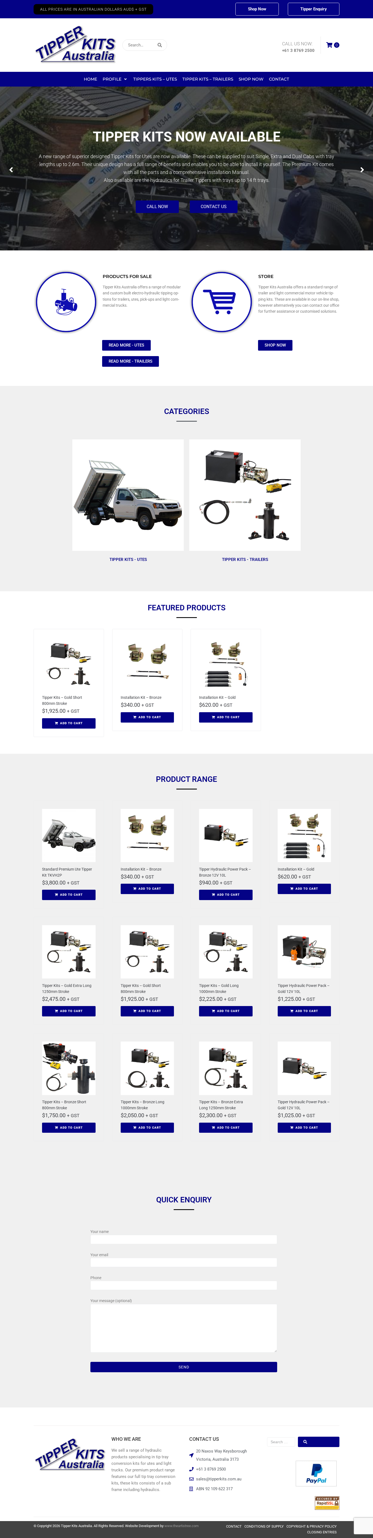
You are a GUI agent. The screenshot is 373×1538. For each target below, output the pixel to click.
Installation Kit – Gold (217, 697)
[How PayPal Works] (316, 1485)
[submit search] (196, 45)
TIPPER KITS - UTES (128, 559)
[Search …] (281, 1442)
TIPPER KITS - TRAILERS (245, 559)
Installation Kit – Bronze (141, 697)
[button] (93, 9)
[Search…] (144, 45)
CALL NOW (157, 195)
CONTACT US (214, 195)
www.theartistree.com (181, 1526)
